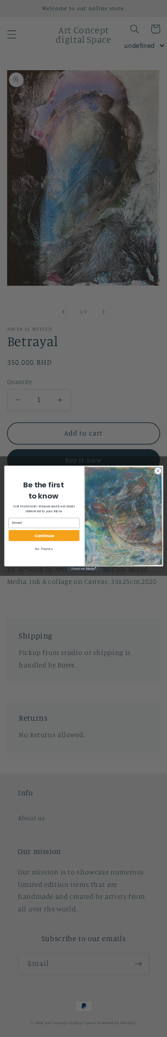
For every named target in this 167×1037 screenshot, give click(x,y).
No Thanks (44, 548)
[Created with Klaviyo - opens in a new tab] (83, 568)
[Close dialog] (157, 471)
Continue (43, 535)
